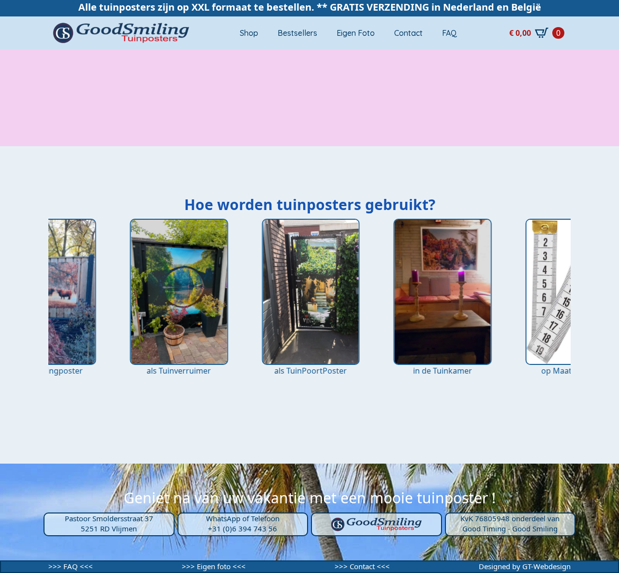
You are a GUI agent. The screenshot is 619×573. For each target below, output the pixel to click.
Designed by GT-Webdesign (525, 566)
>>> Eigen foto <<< (214, 566)
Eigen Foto (356, 33)
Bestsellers (297, 33)
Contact (408, 33)
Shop (249, 33)
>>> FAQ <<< (70, 566)
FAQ (449, 33)
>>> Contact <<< (362, 566)
